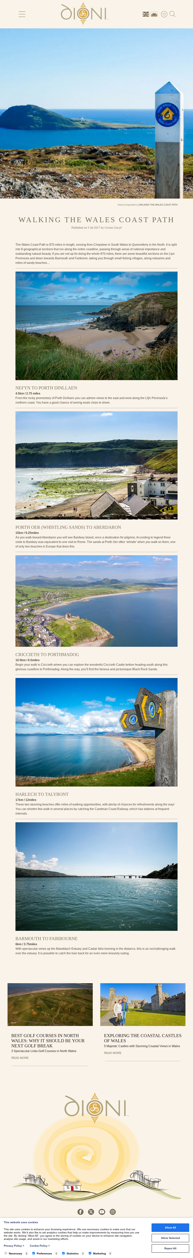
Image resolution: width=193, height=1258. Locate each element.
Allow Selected (170, 1237)
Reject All (170, 1248)
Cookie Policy (40, 1245)
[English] (146, 14)
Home (121, 204)
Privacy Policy (14, 1245)
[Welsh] (155, 14)
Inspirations (131, 204)
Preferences (44, 1253)
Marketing (99, 1253)
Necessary (15, 1253)
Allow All (170, 1227)
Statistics (73, 1253)
